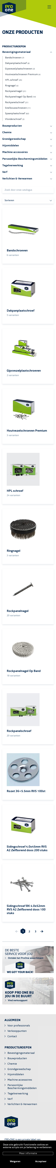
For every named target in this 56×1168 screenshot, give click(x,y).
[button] (42, 932)
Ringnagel (12, 86)
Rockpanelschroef (16, 102)
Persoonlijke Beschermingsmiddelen (24, 159)
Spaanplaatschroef (17, 113)
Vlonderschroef (14, 119)
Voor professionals (18, 1025)
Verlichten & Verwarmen (17, 178)
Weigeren (15, 1161)
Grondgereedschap (14, 139)
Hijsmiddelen (10, 145)
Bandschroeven (14, 58)
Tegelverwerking (12, 165)
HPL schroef (13, 80)
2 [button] (29, 931)
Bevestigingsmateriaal (16, 52)
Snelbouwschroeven (18, 108)
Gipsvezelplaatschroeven (20, 69)
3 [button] (35, 931)
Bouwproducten (12, 126)
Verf (4, 172)
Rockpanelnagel (15, 91)
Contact (12, 1036)
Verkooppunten (17, 1031)
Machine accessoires (15, 152)
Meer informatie (28, 1153)
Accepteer (40, 1161)
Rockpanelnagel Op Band (20, 97)
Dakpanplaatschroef (17, 63)
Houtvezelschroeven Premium (23, 74)
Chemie (6, 132)
